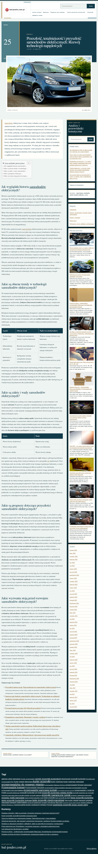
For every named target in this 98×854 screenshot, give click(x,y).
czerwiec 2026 (74, 556)
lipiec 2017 (73, 688)
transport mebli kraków (18, 802)
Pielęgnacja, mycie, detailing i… (58, 12)
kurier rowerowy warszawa (73, 782)
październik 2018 (74, 678)
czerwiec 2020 (74, 653)
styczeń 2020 (73, 669)
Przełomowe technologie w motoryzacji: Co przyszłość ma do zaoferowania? (81, 527)
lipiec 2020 (73, 650)
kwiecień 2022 (73, 584)
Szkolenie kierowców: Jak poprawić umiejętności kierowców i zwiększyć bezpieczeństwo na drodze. (35, 821)
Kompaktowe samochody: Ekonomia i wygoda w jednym (25, 717)
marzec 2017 (73, 700)
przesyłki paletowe (35, 795)
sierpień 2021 (73, 609)
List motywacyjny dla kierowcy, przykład (15, 829)
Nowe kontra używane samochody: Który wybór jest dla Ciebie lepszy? (81, 500)
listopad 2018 (73, 675)
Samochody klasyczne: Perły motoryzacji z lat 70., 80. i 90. (82, 363)
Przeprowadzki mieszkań (34, 788)
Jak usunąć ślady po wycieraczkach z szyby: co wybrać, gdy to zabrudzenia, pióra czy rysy (80, 176)
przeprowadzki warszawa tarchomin (65, 790)
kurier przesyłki (42, 781)
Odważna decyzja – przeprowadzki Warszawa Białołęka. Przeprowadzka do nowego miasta (81, 389)
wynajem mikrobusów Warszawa (52, 802)
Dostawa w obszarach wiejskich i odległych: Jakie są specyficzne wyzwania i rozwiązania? (32, 824)
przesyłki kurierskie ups (80, 793)
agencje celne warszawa (11, 779)
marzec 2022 (73, 587)
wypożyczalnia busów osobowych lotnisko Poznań (33, 805)
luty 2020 (72, 666)
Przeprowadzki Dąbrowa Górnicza (55, 785)
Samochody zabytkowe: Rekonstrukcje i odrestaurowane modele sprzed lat (32, 735)
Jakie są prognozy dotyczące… (13, 173)
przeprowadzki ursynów (79, 788)
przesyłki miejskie (23, 795)
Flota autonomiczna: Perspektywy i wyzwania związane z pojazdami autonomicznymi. (31, 826)
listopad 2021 (73, 600)
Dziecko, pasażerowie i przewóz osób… (76, 12)
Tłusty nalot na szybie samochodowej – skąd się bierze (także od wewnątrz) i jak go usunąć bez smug (81, 156)
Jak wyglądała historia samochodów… (15, 166)
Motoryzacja (46, 12)
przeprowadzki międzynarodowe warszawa (58, 788)
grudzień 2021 (73, 597)
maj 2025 (72, 566)
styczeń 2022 (73, 594)
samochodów (38, 186)
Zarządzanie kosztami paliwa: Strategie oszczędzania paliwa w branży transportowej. (80, 417)
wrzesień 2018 (74, 681)
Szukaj (91, 6)
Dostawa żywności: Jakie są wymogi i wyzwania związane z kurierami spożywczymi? (30, 813)
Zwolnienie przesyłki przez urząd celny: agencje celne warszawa (80, 473)
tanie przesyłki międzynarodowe (48, 800)
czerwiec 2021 (74, 616)
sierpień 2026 (73, 550)
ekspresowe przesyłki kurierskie (73, 779)
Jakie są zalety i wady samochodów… (15, 171)
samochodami (26, 229)
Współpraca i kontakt (37, 15)
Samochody (9, 123)
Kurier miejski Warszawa (23, 782)
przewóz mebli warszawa (13, 798)
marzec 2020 (73, 663)
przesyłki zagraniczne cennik (56, 795)
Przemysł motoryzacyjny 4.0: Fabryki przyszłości (23, 708)
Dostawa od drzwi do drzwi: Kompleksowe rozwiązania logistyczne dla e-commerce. (30, 834)
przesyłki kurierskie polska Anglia (57, 793)
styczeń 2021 (73, 631)
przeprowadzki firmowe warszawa (79, 785)
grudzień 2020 (73, 634)
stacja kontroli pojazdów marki (34, 798)
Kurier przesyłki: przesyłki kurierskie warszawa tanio (19, 816)
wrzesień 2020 (74, 644)
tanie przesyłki (49, 798)
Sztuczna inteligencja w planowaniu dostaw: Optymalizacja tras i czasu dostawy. (29, 818)
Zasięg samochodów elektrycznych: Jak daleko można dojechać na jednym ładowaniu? (69, 755)
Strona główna (91, 848)
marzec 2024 (73, 578)
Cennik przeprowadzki (28, 779)
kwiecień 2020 (73, 660)
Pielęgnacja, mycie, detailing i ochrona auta (82, 224)
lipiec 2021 (73, 613)
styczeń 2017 (73, 707)
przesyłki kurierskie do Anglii (31, 793)
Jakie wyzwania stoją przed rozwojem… (16, 176)
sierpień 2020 (73, 647)
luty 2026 (72, 562)
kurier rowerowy (57, 782)
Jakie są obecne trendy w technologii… (16, 168)
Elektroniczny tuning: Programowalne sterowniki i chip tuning (80, 275)
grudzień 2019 (73, 672)
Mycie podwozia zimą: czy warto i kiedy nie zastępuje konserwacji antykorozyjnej (82, 248)
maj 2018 (72, 685)
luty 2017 (72, 703)
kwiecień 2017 (73, 697)
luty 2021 (72, 628)
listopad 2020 (73, 638)
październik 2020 (74, 641)
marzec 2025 (73, 569)
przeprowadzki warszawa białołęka (12, 790)
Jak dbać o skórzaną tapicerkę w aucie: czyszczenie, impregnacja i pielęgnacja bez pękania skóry (82, 333)
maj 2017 (72, 694)
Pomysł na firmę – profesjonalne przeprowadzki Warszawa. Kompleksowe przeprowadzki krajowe (81, 305)
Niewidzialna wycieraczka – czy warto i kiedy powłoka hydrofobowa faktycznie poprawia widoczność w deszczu (80, 163)
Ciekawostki (90, 12)
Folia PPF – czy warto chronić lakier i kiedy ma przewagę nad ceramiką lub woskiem (82, 447)
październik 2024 (74, 575)
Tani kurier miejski (71, 800)
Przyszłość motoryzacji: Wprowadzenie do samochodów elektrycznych (30, 687)
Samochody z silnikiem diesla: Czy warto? (17, 754)
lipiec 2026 (73, 553)
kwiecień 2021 (73, 622)
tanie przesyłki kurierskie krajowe (17, 800)
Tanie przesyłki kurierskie (81, 798)
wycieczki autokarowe (34, 802)
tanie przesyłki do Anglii (62, 798)
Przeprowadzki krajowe (13, 787)
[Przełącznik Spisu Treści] (28, 163)
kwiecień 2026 (73, 559)
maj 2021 (72, 619)
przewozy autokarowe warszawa (81, 795)
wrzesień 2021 (74, 606)
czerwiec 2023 (74, 581)
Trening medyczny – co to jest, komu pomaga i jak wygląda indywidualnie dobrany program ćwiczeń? (80, 170)
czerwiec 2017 (74, 691)
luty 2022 (72, 591)
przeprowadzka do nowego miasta (23, 784)
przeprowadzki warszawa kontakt (40, 790)
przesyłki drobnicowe (13, 793)
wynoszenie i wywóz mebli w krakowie (71, 802)
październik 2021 (74, 603)
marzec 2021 (73, 625)
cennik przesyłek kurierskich (48, 779)
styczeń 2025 (73, 572)
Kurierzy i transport (36, 12)
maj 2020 (72, 656)
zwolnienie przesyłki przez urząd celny (70, 805)
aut (48, 461)
